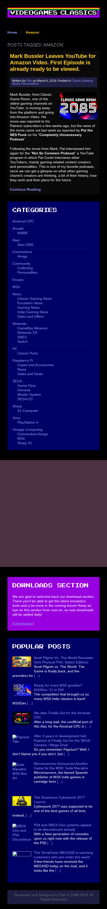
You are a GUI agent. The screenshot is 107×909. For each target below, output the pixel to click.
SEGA (17, 381)
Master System (29, 394)
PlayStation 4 (27, 422)
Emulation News (30, 303)
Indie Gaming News (32, 312)
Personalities (30, 84)
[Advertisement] (53, 513)
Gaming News (28, 307)
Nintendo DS (27, 333)
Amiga (22, 256)
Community (21, 263)
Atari (16, 240)
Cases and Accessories (35, 365)
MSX (16, 287)
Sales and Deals (30, 374)
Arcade (18, 228)
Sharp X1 (24, 443)
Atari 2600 (25, 245)
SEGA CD (25, 399)
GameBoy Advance (32, 328)
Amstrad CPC (23, 221)
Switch (22, 342)
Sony (16, 418)
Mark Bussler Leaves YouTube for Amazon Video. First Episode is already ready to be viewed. (53, 62)
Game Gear (26, 386)
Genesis (23, 390)
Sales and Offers (30, 316)
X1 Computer (27, 411)
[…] (37, 676)
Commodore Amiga (32, 434)
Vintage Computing (27, 430)
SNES (22, 337)
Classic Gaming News (34, 299)
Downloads (23, 623)
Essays (18, 280)
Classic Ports (27, 353)
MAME (22, 233)
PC (14, 349)
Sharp (17, 406)
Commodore (22, 252)
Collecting (25, 268)
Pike (29, 81)
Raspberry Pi (22, 360)
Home (12, 32)
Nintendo (19, 324)
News (16, 294)
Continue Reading (25, 189)
